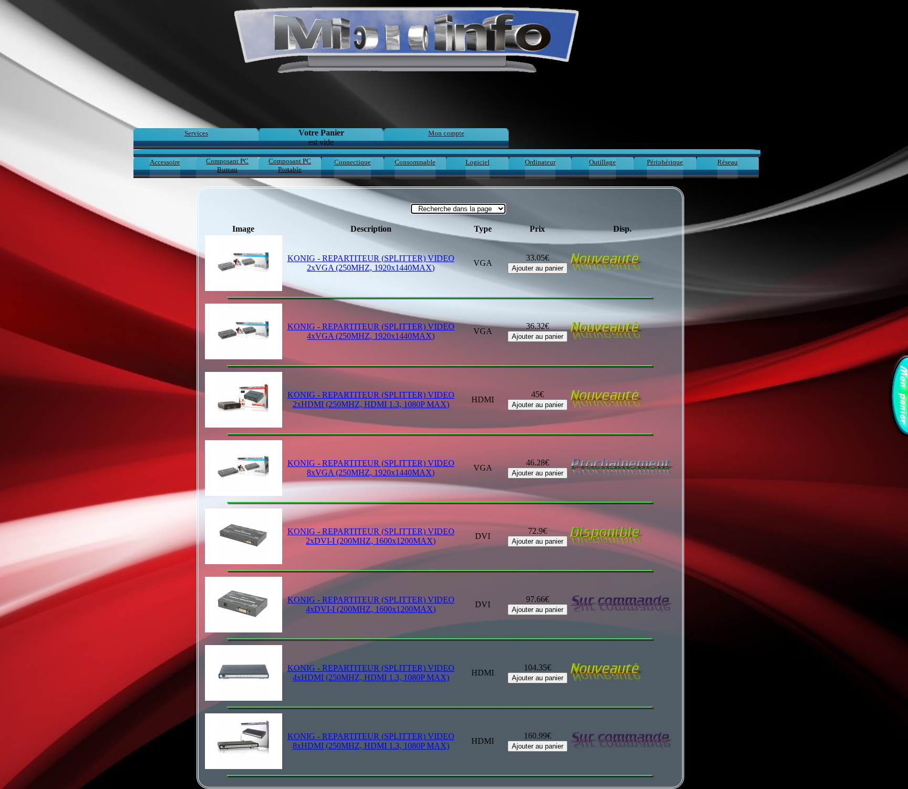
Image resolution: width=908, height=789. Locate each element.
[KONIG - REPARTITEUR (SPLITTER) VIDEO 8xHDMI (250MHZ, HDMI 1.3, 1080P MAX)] (243, 741)
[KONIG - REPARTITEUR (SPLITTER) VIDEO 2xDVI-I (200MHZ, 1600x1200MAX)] (243, 536)
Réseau (727, 162)
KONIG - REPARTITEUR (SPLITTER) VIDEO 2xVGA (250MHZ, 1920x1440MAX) (371, 263)
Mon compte (446, 133)
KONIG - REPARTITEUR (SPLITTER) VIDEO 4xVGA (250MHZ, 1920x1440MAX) (371, 331)
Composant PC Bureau (227, 165)
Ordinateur (540, 162)
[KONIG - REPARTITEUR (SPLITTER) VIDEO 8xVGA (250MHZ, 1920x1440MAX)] (243, 468)
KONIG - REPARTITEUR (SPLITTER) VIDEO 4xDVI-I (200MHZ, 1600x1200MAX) (371, 604)
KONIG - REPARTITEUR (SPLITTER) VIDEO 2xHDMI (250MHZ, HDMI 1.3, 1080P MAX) (371, 399)
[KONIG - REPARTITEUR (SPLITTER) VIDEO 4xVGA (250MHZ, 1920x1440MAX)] (243, 331)
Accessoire (165, 162)
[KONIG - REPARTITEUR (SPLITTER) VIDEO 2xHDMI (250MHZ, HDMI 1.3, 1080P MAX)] (243, 399)
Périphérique (665, 162)
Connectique (352, 162)
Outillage (602, 162)
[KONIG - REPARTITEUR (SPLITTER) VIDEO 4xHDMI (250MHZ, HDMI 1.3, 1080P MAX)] (243, 673)
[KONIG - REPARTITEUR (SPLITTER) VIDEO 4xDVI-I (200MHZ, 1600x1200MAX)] (243, 604)
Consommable (415, 162)
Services (196, 133)
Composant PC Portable (290, 165)
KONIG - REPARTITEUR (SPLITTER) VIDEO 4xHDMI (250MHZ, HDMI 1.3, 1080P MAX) (371, 672)
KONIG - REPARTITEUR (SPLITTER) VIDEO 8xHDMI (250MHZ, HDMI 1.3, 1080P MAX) (371, 741)
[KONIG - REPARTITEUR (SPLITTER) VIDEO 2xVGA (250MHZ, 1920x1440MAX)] (243, 263)
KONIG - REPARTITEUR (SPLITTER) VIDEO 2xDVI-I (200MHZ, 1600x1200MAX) (371, 536)
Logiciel (478, 162)
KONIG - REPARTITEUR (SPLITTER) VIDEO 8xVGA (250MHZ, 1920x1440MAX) (371, 468)
